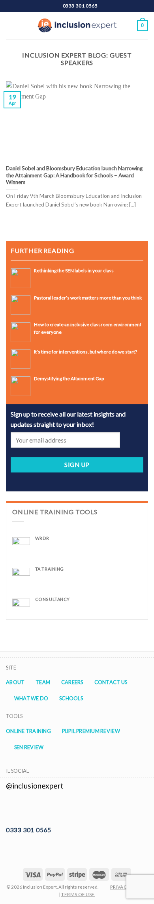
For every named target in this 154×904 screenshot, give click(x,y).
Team (43, 682)
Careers (72, 682)
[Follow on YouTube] (30, 807)
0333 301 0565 (28, 829)
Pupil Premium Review (91, 731)
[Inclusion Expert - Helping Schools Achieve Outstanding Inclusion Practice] (77, 26)
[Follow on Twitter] (11, 807)
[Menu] (10, 25)
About (15, 682)
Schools (71, 698)
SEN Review (29, 747)
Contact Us (111, 682)
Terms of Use (78, 894)
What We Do (31, 698)
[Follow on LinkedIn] (20, 807)
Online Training (28, 731)
